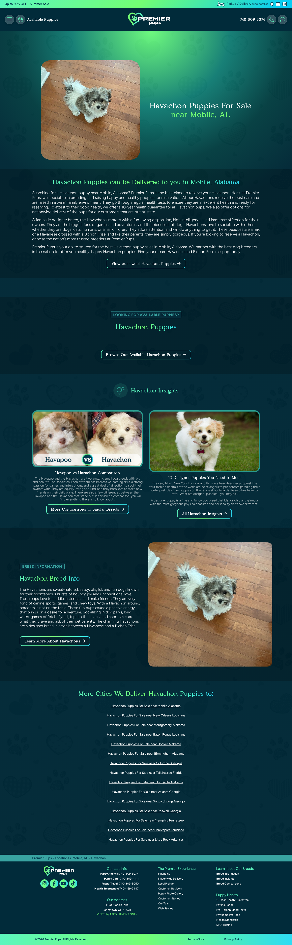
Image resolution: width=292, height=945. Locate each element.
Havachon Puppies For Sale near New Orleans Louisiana (146, 715)
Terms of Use (196, 939)
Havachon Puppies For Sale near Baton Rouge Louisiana (146, 734)
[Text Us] (282, 19)
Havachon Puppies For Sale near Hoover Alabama (146, 744)
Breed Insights (225, 878)
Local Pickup (166, 883)
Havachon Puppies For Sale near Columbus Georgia (146, 763)
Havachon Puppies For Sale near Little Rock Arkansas (146, 839)
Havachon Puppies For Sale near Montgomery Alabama (146, 725)
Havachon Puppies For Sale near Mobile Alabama (146, 706)
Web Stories (165, 908)
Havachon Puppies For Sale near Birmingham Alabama (146, 753)
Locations (62, 858)
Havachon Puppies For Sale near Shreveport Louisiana (146, 830)
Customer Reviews (170, 888)
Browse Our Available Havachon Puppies (143, 354)
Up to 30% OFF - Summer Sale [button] (27, 4)
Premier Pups (42, 858)
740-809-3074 (252, 19)
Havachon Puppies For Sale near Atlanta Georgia (146, 792)
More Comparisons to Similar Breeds (85, 509)
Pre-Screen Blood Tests (231, 910)
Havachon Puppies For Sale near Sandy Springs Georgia (146, 801)
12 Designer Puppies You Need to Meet (204, 477)
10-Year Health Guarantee (232, 900)
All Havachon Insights (202, 513)
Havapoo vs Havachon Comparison (87, 472)
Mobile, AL (80, 858)
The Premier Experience (177, 868)
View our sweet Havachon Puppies (144, 263)
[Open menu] (9, 19)
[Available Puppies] (20, 19)
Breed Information (227, 873)
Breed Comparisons (228, 883)
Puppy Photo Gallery (170, 893)
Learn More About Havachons (52, 641)
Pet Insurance (225, 905)
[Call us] (271, 19)
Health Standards (227, 920)
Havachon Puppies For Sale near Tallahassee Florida (146, 773)
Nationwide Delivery (170, 878)
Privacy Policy (233, 939)
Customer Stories (169, 898)
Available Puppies (42, 19)
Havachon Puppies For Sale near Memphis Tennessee (146, 820)
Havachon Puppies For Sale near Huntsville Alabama (146, 782)
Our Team (164, 903)
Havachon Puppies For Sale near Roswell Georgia (146, 811)
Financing (164, 873)
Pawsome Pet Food (228, 915)
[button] (271, 4)
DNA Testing (224, 925)
